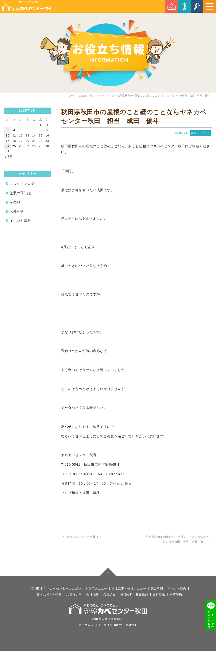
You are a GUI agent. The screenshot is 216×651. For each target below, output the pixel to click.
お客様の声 (74, 594)
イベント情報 (20, 220)
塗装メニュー (98, 588)
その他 (15, 202)
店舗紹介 (109, 594)
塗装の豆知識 (20, 193)
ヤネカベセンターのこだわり (64, 588)
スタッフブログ (106, 95)
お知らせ (17, 211)
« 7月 (8, 157)
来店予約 (176, 594)
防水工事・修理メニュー (129, 588)
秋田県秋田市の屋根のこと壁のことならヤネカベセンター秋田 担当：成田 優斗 (178, 539)
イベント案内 (176, 588)
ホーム (72, 95)
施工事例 (157, 588)
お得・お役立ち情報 (48, 594)
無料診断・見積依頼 (134, 594)
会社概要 (92, 594)
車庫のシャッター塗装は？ (83, 536)
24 (7, 146)
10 (7, 135)
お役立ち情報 (86, 95)
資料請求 (159, 594)
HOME (34, 588)
